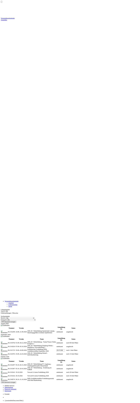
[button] (1, 2)
